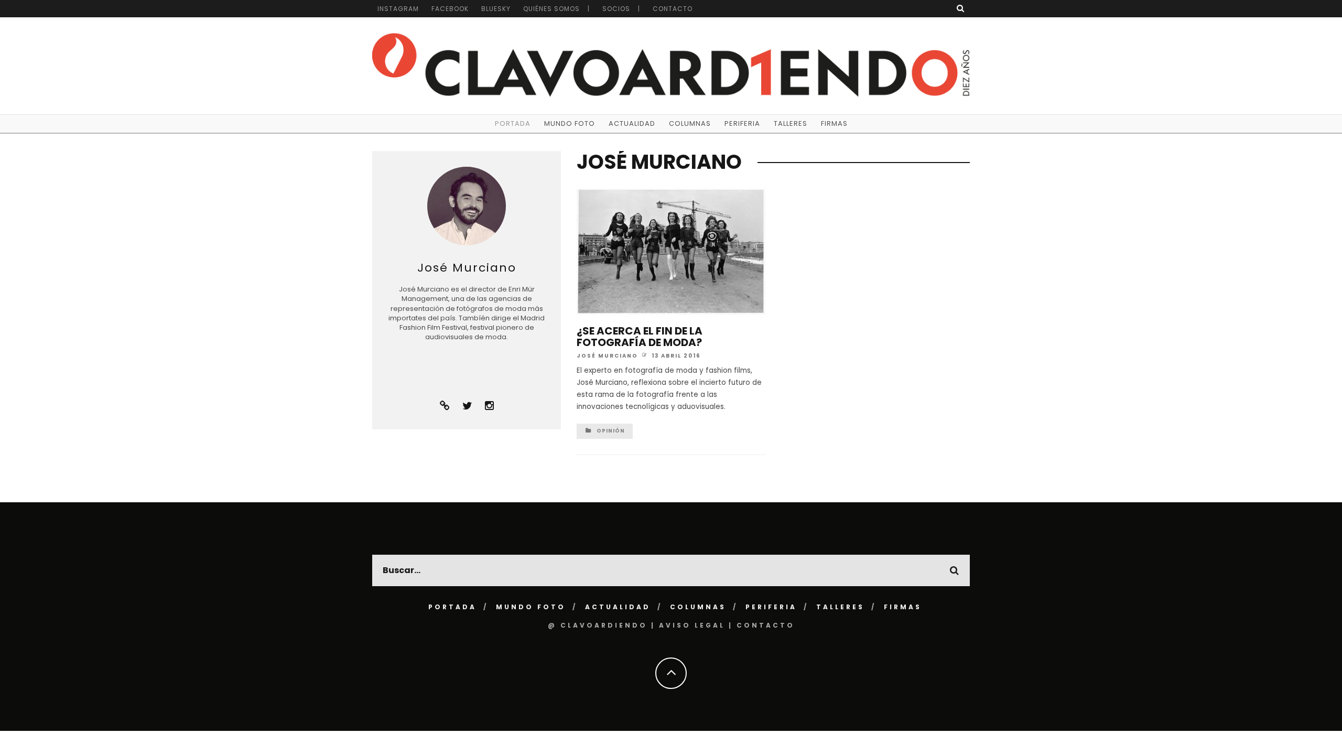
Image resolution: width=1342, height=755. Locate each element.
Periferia (742, 123)
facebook (450, 8)
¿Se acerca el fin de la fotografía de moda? (639, 336)
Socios (616, 8)
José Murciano (607, 355)
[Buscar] (961, 8)
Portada (513, 123)
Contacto (672, 8)
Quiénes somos (551, 8)
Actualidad (632, 123)
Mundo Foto (569, 123)
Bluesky (496, 8)
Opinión (611, 431)
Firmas (834, 123)
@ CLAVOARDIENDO (597, 625)
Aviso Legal (692, 625)
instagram (398, 8)
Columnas (690, 123)
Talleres (790, 123)
